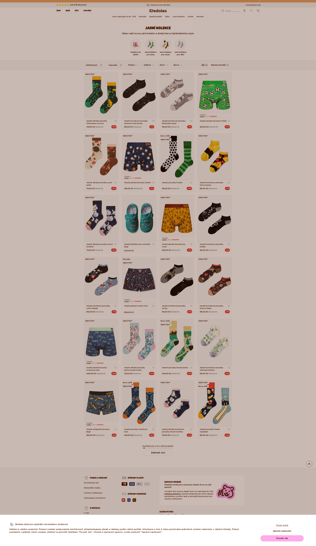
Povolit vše (282, 538)
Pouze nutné (282, 525)
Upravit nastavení (282, 531)
